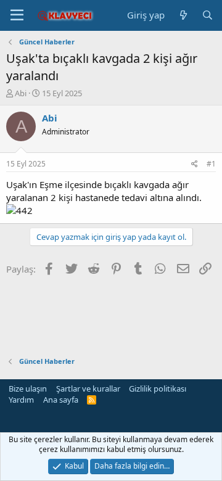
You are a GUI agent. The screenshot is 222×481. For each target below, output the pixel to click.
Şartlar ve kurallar (88, 388)
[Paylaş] (194, 164)
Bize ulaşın (28, 388)
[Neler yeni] (183, 15)
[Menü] (16, 15)
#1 (211, 163)
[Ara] (207, 15)
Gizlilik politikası (157, 388)
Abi (21, 93)
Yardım (21, 399)
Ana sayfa (60, 399)
